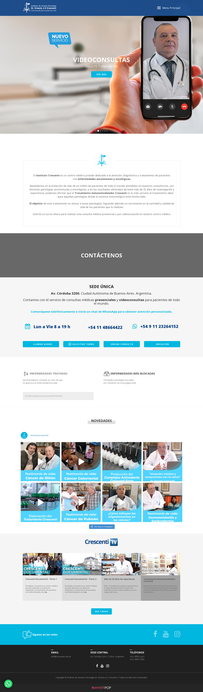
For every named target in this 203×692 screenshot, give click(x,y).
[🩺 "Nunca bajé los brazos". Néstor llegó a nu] (81, 502)
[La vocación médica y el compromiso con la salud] (162, 461)
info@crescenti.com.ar (61, 656)
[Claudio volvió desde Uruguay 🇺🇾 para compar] (40, 461)
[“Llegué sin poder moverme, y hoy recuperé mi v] (162, 502)
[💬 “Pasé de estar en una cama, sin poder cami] (81, 461)
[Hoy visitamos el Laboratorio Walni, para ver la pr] (122, 461)
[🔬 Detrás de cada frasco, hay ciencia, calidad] (40, 502)
